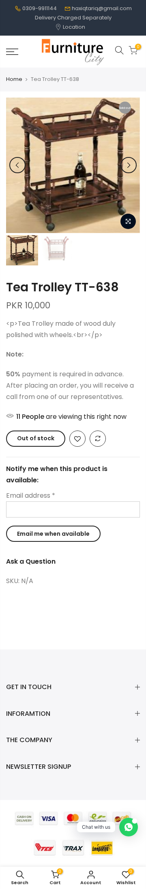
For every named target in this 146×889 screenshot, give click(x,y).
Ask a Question (31, 561)
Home (14, 79)
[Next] (128, 165)
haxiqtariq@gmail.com (102, 8)
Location (73, 27)
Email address (30, 495)
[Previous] (17, 165)
